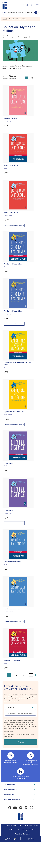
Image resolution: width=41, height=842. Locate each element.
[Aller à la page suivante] (31, 674)
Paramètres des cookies (22, 834)
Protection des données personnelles (22, 830)
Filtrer (12, 839)
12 (26, 78)
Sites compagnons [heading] (10, 789)
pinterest (20, 807)
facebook (9, 807)
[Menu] (37, 5)
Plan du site (11, 826)
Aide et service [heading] (9, 794)
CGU (23, 826)
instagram (31, 807)
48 (32, 78)
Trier (32, 839)
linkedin (26, 807)
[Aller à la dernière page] (36, 675)
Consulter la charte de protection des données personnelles (19, 735)
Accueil (5, 19)
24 (29, 78)
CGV (18, 826)
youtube (15, 807)
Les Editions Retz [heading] (9, 784)
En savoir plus (8, 731)
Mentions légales (32, 826)
